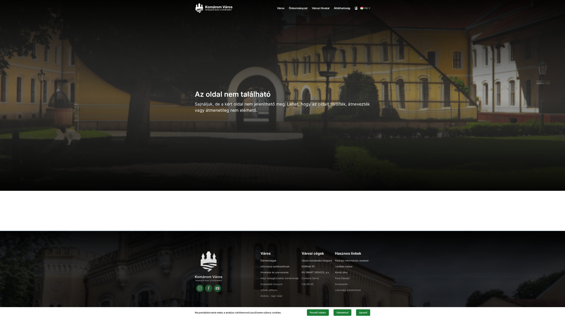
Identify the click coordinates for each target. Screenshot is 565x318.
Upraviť (363, 312)
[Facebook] (208, 288)
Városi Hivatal (320, 8)
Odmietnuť (342, 312)
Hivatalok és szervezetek (275, 272)
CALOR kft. (308, 284)
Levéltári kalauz (344, 266)
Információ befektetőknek (275, 266)
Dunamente (341, 284)
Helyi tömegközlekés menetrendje (280, 278)
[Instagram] (199, 288)
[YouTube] (217, 288)
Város (280, 8)
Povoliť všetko (318, 312)
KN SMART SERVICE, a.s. (315, 272)
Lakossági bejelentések (348, 290)
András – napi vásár (271, 295)
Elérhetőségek (268, 260)
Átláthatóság (342, 8)
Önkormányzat (298, 8)
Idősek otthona (269, 290)
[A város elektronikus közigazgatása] (356, 8)
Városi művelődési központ (317, 260)
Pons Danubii (342, 278)
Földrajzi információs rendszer (352, 260)
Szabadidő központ (271, 284)
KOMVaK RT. (308, 266)
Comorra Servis (310, 278)
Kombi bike (341, 272)
